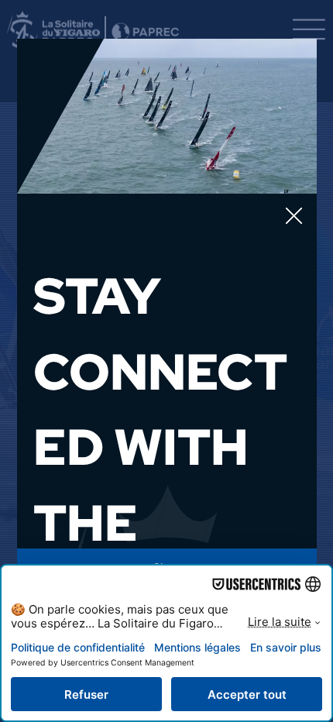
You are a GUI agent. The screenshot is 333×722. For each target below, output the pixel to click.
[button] (294, 216)
